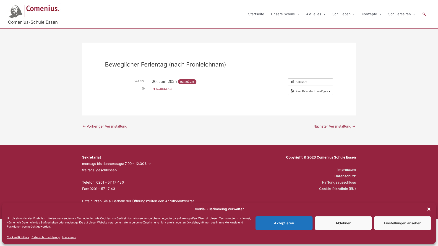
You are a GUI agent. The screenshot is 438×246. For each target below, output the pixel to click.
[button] (429, 209)
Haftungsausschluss (339, 182)
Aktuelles (313, 14)
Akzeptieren (284, 223)
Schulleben (341, 14)
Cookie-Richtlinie (18, 237)
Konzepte (369, 14)
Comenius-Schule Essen (33, 22)
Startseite (256, 14)
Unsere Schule (283, 14)
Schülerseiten (399, 14)
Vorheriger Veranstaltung (105, 126)
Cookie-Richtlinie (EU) (337, 189)
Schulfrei (164, 88)
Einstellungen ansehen (402, 223)
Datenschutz (345, 176)
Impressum (69, 237)
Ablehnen (343, 223)
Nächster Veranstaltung (334, 126)
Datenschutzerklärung (45, 237)
